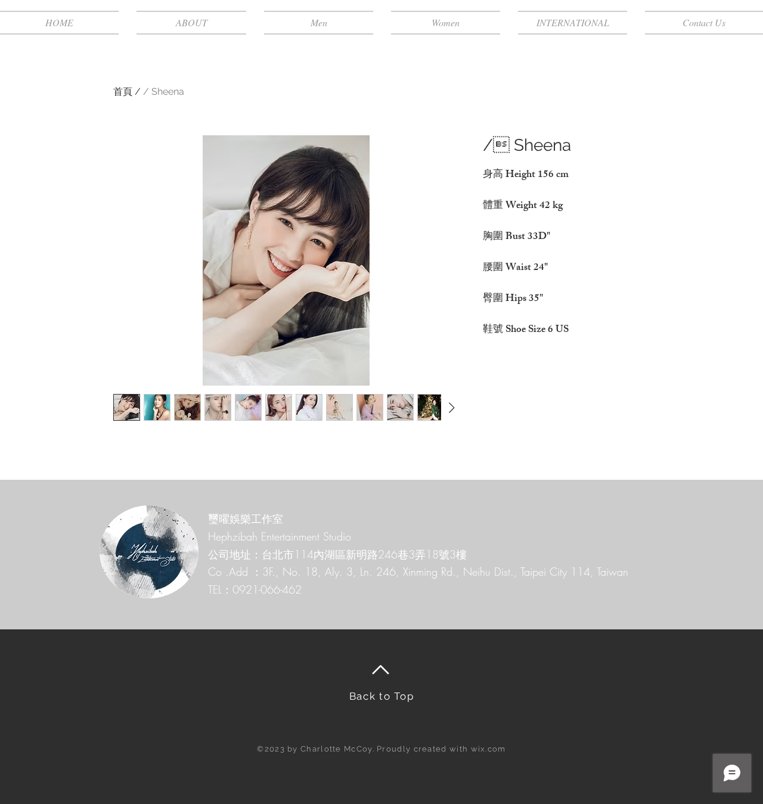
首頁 (122, 91)
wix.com (488, 748)
